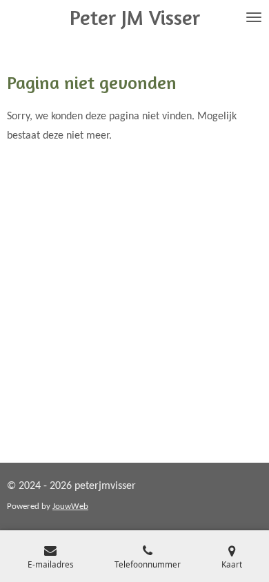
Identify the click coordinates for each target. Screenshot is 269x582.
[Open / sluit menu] (254, 17)
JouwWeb (70, 506)
